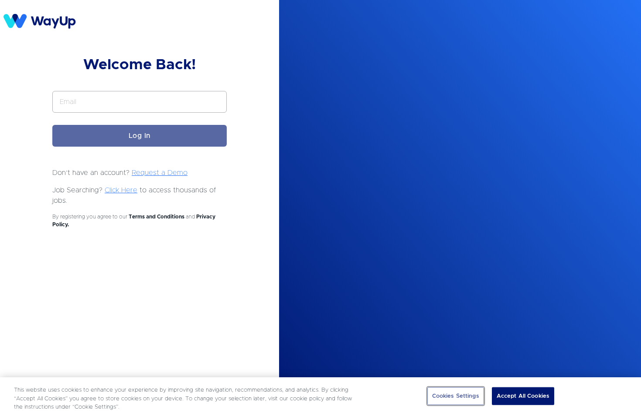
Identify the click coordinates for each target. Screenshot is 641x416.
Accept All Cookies (523, 396)
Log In (140, 135)
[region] (320, 396)
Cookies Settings (455, 396)
